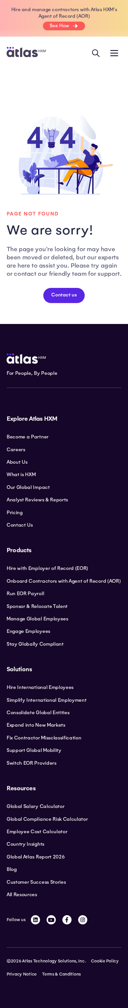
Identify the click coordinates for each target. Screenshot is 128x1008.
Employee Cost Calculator (37, 832)
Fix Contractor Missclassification (44, 738)
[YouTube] (51, 919)
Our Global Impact (28, 487)
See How (59, 26)
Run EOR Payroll (25, 593)
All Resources (22, 894)
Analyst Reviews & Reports (37, 500)
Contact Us (20, 525)
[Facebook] (67, 919)
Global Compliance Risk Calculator (47, 819)
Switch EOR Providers (31, 763)
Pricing (15, 512)
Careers (16, 450)
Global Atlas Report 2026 (36, 857)
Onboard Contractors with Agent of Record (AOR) (63, 581)
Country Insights (25, 844)
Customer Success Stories (36, 882)
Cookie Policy (104, 961)
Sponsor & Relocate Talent (37, 606)
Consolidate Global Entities (38, 713)
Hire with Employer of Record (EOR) (47, 568)
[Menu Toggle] (114, 53)
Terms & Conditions (61, 974)
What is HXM (21, 474)
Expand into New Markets (36, 725)
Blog (12, 869)
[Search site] (95, 53)
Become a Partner (28, 437)
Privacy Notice (22, 974)
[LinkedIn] (35, 919)
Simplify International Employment (46, 700)
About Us (17, 462)
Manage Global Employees (37, 619)
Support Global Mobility (34, 750)
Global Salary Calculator (35, 806)
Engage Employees (28, 631)
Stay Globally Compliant (35, 644)
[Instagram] (82, 919)
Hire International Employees (40, 687)
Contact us (63, 295)
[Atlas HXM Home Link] (26, 53)
